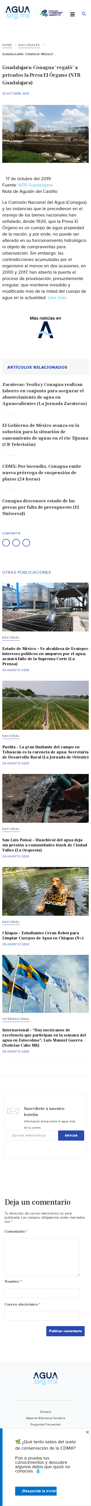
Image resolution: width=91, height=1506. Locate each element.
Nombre (13, 1281)
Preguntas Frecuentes (45, 1424)
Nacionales (29, 45)
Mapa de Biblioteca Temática (45, 1418)
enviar (71, 1136)
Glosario (45, 1412)
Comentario (16, 1231)
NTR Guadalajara (35, 185)
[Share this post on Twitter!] (16, 543)
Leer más (57, 297)
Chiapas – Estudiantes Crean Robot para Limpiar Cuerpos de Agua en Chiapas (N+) (43, 935)
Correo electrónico (22, 1304)
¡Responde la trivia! (39, 1491)
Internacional (16, 1019)
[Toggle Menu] (72, 14)
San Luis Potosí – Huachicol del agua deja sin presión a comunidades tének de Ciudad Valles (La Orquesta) (44, 845)
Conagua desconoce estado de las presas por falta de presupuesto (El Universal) (40, 507)
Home (7, 45)
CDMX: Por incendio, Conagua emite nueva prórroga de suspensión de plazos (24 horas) (41, 472)
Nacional (11, 637)
